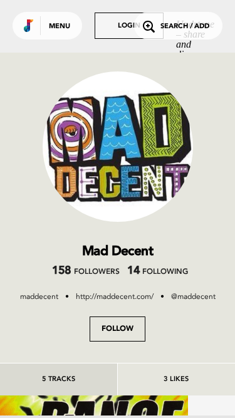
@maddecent (193, 296)
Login (129, 26)
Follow (117, 329)
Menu (59, 26)
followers (85, 272)
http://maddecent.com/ (115, 296)
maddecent (39, 296)
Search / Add (184, 26)
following (157, 272)
